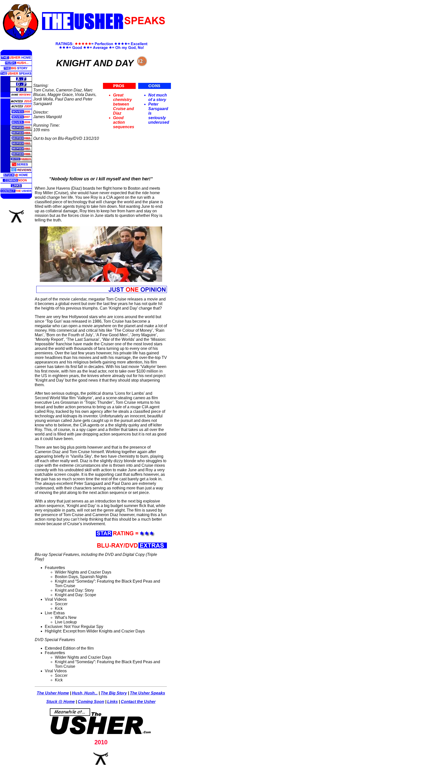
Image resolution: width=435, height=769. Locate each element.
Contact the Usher (138, 701)
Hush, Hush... (85, 693)
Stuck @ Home (60, 701)
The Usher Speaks (147, 693)
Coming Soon (91, 701)
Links (112, 701)
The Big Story (114, 693)
